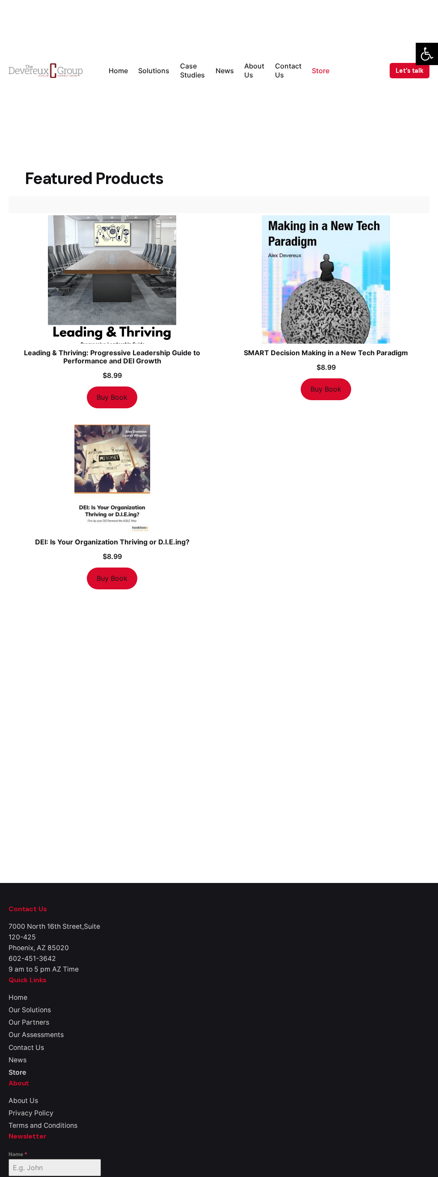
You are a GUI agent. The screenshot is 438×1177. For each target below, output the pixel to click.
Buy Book (112, 397)
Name (18, 1154)
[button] (427, 54)
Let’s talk (409, 70)
